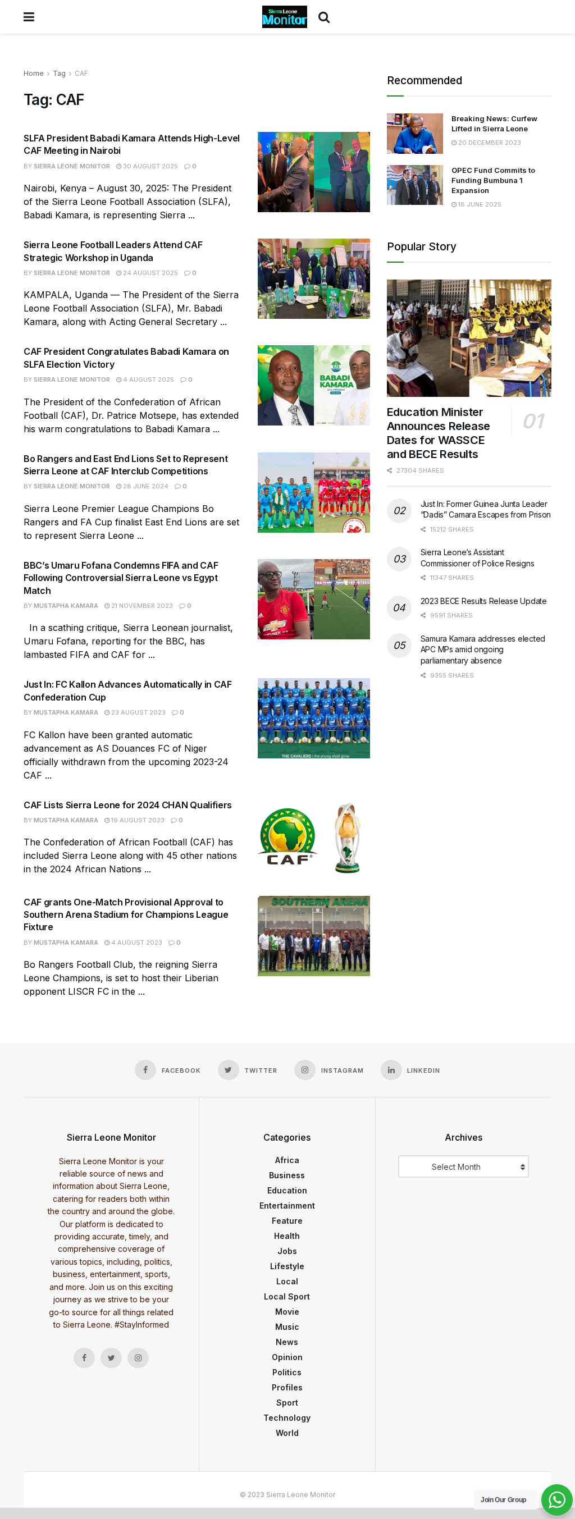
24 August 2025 (149, 273)
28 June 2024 (144, 486)
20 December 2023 (489, 143)
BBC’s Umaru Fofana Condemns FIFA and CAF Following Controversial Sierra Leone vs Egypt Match (121, 578)
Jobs (287, 1251)
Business (287, 1175)
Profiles (287, 1387)
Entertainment (287, 1205)
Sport (287, 1402)
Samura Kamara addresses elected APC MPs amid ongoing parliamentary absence (483, 649)
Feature (287, 1220)
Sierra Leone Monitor (72, 166)
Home (34, 73)
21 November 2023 (141, 606)
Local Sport (287, 1296)
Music (287, 1327)
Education (287, 1190)
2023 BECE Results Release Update (484, 601)
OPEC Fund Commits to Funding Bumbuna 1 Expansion (493, 180)
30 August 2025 (149, 166)
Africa (287, 1160)
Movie (287, 1311)
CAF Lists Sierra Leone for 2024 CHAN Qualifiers (128, 805)
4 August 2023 (135, 942)
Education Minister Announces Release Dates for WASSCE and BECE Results (438, 433)
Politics (287, 1372)
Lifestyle (287, 1266)
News (287, 1342)
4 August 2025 (147, 379)
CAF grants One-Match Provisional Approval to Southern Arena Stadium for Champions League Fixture (126, 914)
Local (287, 1281)
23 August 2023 (137, 712)
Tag (59, 73)
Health (287, 1236)
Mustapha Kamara (66, 606)
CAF (81, 73)
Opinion (287, 1357)
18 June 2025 (479, 204)
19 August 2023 (137, 820)
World (287, 1433)
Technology (287, 1417)
